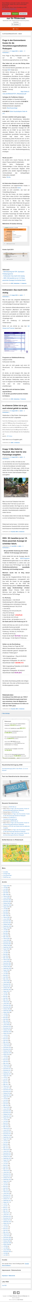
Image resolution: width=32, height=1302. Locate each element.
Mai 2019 (5, 1038)
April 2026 (5, 892)
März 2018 (5, 1063)
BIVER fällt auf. (12, 807)
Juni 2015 (5, 1121)
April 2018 (5, 1061)
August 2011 (6, 1202)
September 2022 (7, 968)
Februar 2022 (6, 980)
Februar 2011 (6, 1213)
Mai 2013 (5, 1165)
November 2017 (7, 1070)
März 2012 (5, 1190)
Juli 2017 (5, 1077)
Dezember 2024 (7, 921)
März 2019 (5, 1042)
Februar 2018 (6, 1065)
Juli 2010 (5, 1225)
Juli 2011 (5, 1204)
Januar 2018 (6, 1067)
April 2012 (5, 1188)
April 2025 (5, 914)
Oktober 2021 (6, 987)
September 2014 (7, 1137)
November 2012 (7, 1176)
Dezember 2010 (7, 1216)
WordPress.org (6, 877)
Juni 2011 (5, 1206)
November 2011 (7, 1197)
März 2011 (5, 1211)
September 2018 (7, 1052)
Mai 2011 (5, 1207)
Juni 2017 (5, 1079)
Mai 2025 (5, 912)
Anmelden (5, 872)
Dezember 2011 (7, 1195)
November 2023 (7, 943)
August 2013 (6, 1160)
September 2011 (7, 1200)
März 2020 (5, 1021)
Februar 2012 (6, 1191)
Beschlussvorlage (12, 108)
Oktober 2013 (6, 1156)
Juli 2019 (5, 1035)
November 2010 (7, 1218)
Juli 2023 (5, 951)
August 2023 (6, 949)
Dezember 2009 (7, 1237)
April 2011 (5, 1209)
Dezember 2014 (7, 1132)
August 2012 (6, 1181)
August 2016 (6, 1096)
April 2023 (5, 956)
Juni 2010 (5, 1227)
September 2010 (7, 1221)
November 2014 (7, 1133)
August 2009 (6, 1244)
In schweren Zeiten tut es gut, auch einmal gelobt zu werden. (15, 407)
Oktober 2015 (6, 1114)
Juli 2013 (5, 1162)
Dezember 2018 (7, 1047)
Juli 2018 (5, 1056)
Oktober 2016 (6, 1093)
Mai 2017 (5, 1081)
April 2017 (5, 1082)
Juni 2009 (5, 1248)
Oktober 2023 (6, 945)
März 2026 (5, 894)
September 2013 (7, 1158)
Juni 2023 (5, 952)
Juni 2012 (5, 1184)
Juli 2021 (5, 993)
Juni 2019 (5, 1037)
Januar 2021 (6, 1003)
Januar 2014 (6, 1151)
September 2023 (7, 947)
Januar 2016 (6, 1109)
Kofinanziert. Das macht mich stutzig (14, 276)
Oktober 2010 (6, 1220)
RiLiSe (8, 177)
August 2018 (6, 1054)
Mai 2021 (5, 996)
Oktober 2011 (6, 1198)
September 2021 (7, 989)
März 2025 (5, 915)
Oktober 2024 (6, 924)
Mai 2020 (5, 1017)
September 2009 (7, 1242)
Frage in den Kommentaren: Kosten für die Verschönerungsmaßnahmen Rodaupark (14, 44)
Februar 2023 (6, 959)
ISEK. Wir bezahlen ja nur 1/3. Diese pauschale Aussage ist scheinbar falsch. (14, 541)
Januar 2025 (6, 919)
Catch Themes (20, 1299)
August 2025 (6, 907)
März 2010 (5, 1232)
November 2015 (7, 1112)
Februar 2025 (6, 917)
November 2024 (7, 922)
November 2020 (7, 1007)
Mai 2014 (5, 1144)
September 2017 (7, 1074)
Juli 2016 (5, 1098)
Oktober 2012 (6, 1177)
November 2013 (7, 1155)
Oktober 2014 (6, 1135)
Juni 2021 (5, 994)
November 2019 (7, 1028)
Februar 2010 (6, 1234)
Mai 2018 (5, 1060)
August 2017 (6, 1075)
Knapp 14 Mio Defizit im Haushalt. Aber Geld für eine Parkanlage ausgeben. (14, 452)
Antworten (23, 283)
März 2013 (5, 1169)
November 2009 (7, 1239)
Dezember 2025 (7, 900)
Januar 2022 (6, 982)
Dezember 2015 (7, 1111)
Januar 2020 (6, 1024)
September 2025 (7, 905)
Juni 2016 (5, 1100)
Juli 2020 (5, 1014)
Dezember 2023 (7, 942)
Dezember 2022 (7, 963)
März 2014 (5, 1148)
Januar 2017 (6, 1088)
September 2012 (7, 1179)
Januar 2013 (6, 1172)
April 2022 (5, 977)
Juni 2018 (5, 1058)
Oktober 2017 (6, 1072)
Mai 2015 (5, 1123)
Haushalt (13, 531)
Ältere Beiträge (5, 713)
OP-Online (9, 436)
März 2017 (5, 1084)
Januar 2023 (6, 961)
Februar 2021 (6, 1001)
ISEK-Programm (25, 558)
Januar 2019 (6, 1045)
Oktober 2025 (6, 903)
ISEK (9, 70)
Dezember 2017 (7, 1068)
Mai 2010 (5, 1228)
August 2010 (6, 1223)
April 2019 (5, 1040)
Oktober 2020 (6, 1009)
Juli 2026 (5, 887)
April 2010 (5, 1230)
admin (21, 51)
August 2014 (6, 1139)
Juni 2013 (5, 1163)
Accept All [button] (15, 13)
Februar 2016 (6, 1107)
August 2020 (6, 1012)
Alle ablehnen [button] (23, 13)
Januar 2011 (6, 1214)
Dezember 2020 (7, 1005)
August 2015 (6, 1118)
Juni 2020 (5, 1016)
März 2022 (5, 979)
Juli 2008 (5, 1253)
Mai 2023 (5, 954)
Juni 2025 (5, 910)
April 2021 (5, 998)
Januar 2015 (6, 1130)
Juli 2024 (5, 929)
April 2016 (5, 1104)
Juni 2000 (5, 1255)
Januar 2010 (6, 1235)
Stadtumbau (16, 283)
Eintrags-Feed (6, 873)
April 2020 (5, 1019)
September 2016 (7, 1095)
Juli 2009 (5, 1246)
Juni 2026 (5, 889)
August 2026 (6, 885)
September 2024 (7, 926)
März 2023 (5, 958)
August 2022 (6, 970)
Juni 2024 (5, 931)
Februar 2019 (6, 1044)
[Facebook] (14, 1292)
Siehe (19, 188)
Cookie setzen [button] (6, 13)
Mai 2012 (5, 1186)
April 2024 (5, 935)
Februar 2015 (6, 1128)
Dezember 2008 (7, 1251)
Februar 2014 (6, 1149)
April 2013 (5, 1167)
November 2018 (7, 1049)
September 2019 (7, 1031)
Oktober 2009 (6, 1241)
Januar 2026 (6, 898)
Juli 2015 (5, 1119)
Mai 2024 (5, 933)
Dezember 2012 (7, 1174)
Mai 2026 (5, 891)
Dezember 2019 (7, 1026)
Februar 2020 (6, 1023)
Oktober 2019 (6, 1030)
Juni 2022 (5, 973)
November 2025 (7, 901)
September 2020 (7, 1010)
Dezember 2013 (7, 1153)
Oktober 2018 (6, 1051)
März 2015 (5, 1126)
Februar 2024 (6, 938)
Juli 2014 (5, 1140)
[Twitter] (18, 1292)
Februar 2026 (6, 896)
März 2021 (5, 1000)
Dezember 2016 (7, 1089)
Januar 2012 (6, 1193)
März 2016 (5, 1105)
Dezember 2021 (7, 984)
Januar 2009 (6, 1249)
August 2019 (6, 1033)
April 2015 (5, 1125)
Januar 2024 (6, 940)
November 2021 (7, 986)
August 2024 (6, 928)
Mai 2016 (5, 1102)
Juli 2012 (5, 1183)
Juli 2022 (5, 972)
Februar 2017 (6, 1086)
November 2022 (7, 965)
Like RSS (4, 1285)
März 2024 (5, 936)
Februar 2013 (6, 1170)
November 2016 (7, 1091)
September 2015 (7, 1116)
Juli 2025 (5, 908)
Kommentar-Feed (7, 875)
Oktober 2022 (6, 966)
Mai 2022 (5, 975)
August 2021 (6, 991)
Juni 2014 (5, 1142)
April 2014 (5, 1146)
